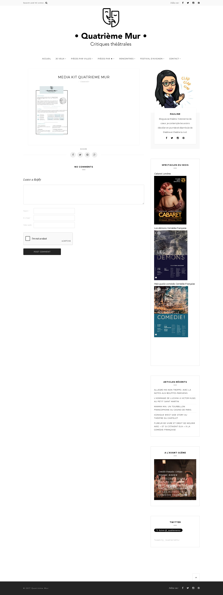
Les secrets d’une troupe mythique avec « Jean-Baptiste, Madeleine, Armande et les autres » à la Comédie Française (174, 487)
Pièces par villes (81, 59)
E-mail (27, 218)
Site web (27, 225)
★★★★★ (172, 475)
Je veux (60, 59)
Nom (26, 211)
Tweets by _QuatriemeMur (167, 540)
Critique (178, 471)
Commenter (84, 81)
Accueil (46, 59)
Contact (174, 59)
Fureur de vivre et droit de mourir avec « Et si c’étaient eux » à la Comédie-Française (174, 426)
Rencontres (126, 59)
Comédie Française (166, 471)
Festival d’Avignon (151, 59)
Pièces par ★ (105, 59)
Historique (162, 475)
